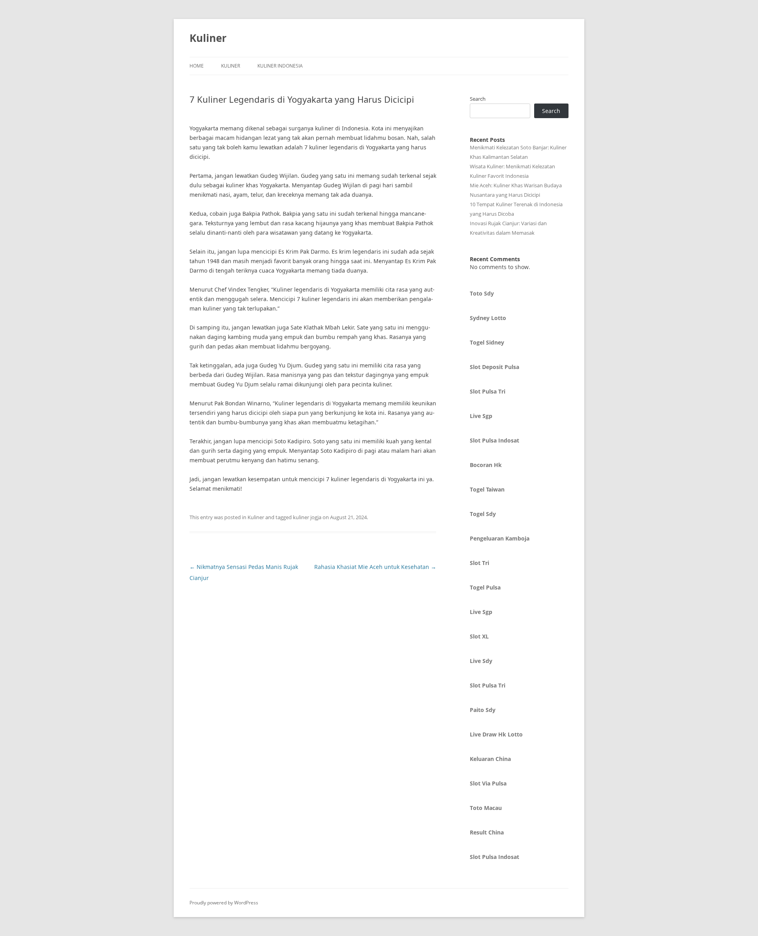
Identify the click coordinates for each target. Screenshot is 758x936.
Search (478, 98)
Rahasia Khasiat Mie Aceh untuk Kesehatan (375, 567)
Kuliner (208, 38)
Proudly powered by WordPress (224, 902)
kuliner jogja (307, 517)
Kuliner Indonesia (280, 65)
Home (197, 65)
